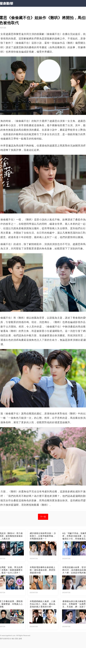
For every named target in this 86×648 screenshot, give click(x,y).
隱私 (16, 638)
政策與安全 (7, 638)
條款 (13, 638)
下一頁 (43, 517)
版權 (20, 638)
